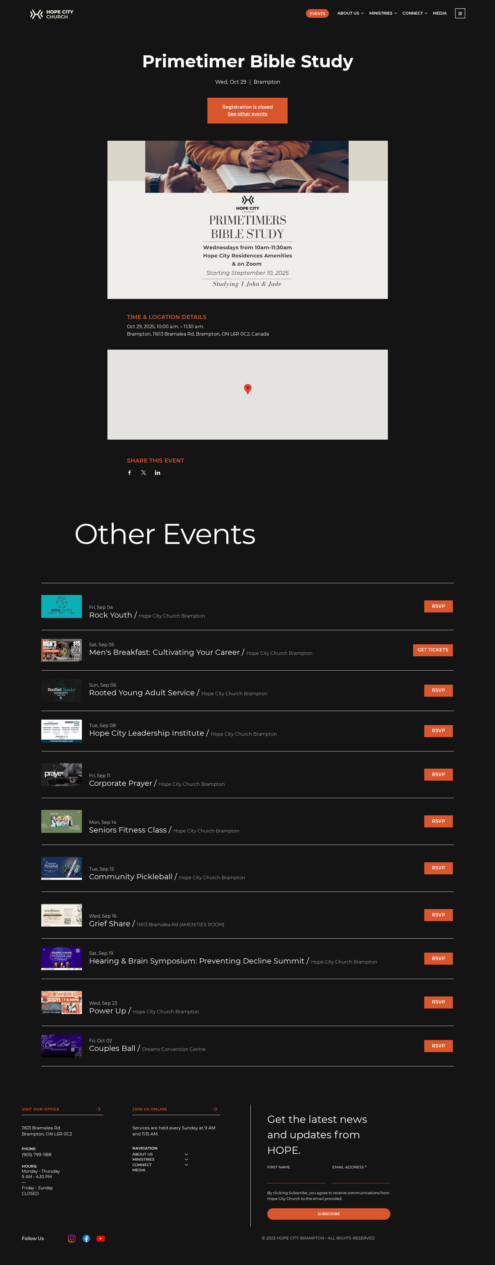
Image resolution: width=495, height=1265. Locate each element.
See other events (247, 114)
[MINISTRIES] (187, 1159)
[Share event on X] (143, 472)
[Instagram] (72, 1238)
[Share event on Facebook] (129, 472)
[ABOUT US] (187, 1154)
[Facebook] (86, 1238)
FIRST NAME (278, 1167)
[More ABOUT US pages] (362, 13)
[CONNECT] (187, 1164)
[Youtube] (101, 1238)
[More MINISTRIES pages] (395, 13)
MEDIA (139, 1170)
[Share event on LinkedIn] (157, 472)
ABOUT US (142, 1154)
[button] (460, 13)
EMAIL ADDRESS (349, 1167)
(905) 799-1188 (37, 1154)
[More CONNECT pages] (426, 13)
